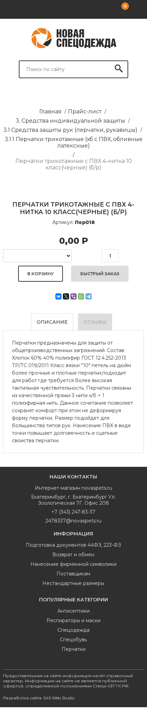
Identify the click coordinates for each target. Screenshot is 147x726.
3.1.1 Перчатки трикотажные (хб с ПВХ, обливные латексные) (74, 142)
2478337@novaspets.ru (73, 521)
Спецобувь (73, 640)
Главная (50, 111)
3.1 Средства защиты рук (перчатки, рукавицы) (70, 130)
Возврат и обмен (73, 555)
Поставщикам (73, 574)
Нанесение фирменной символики (73, 564)
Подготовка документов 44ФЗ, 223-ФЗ (73, 545)
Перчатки (73, 649)
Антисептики (73, 611)
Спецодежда (73, 630)
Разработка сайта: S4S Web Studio (39, 697)
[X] (66, 296)
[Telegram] (88, 296)
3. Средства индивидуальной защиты (70, 120)
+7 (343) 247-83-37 (73, 512)
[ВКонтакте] (58, 296)
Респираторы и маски (73, 620)
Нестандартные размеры (73, 583)
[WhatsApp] (81, 296)
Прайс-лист (85, 111)
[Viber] (73, 296)
